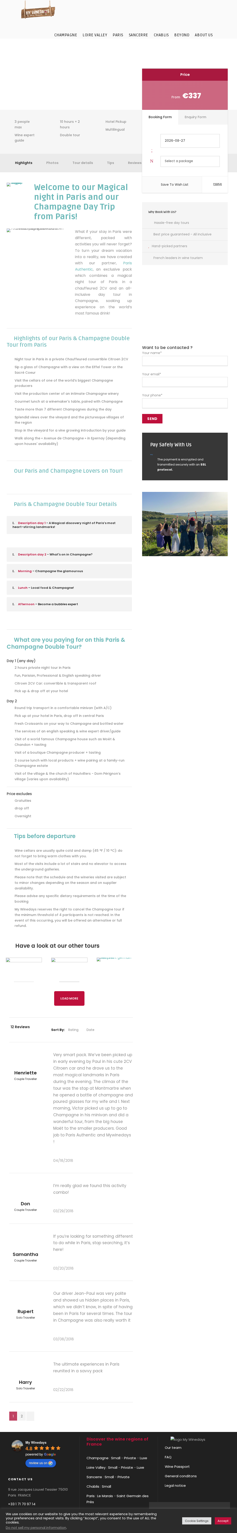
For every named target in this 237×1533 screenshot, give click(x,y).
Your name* (152, 353)
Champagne (98, 1458)
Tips (110, 162)
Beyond (181, 35)
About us (204, 35)
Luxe (143, 1458)
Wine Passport (177, 1466)
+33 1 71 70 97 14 (21, 1504)
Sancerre (94, 1476)
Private (130, 1458)
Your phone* (152, 395)
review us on (38, 1462)
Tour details (82, 162)
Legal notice (175, 1485)
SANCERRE (138, 35)
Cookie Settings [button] (197, 1521)
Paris (91, 1495)
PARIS (118, 35)
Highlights (23, 162)
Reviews (135, 162)
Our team (173, 1447)
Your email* (151, 374)
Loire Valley (96, 1467)
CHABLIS (161, 35)
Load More (69, 998)
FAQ (168, 1457)
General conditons (181, 1476)
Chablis (93, 1486)
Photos (52, 162)
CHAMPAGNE (65, 35)
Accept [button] (223, 1521)
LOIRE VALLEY (95, 35)
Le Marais (104, 1495)
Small (115, 1458)
